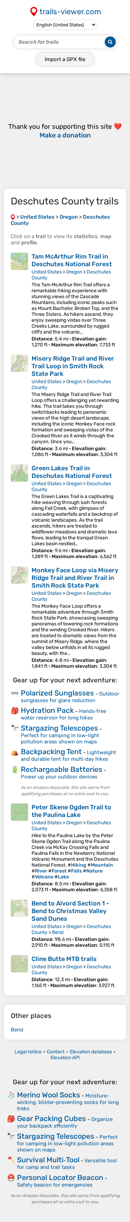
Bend (57, 932)
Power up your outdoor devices (59, 777)
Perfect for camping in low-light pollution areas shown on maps (60, 738)
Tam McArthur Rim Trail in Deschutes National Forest (72, 260)
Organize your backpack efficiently (65, 1122)
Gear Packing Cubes (51, 1118)
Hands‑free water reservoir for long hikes (63, 714)
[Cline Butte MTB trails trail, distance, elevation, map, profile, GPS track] (19, 971)
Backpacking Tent (51, 751)
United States (47, 272)
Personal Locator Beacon (60, 1177)
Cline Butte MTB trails (64, 959)
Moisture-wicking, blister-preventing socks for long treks (68, 1102)
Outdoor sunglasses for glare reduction (70, 697)
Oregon (74, 272)
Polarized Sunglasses (57, 693)
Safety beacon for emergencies (55, 1185)
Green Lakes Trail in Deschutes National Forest (72, 472)
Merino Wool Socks (48, 1094)
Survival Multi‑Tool (48, 1159)
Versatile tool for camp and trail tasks (67, 1163)
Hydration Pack (47, 710)
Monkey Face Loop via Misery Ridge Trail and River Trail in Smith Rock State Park (75, 577)
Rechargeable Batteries (61, 769)
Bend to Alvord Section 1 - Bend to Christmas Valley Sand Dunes (70, 911)
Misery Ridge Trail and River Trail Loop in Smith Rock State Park (73, 366)
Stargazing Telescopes (59, 728)
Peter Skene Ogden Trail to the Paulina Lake (71, 811)
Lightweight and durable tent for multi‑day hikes (68, 755)
